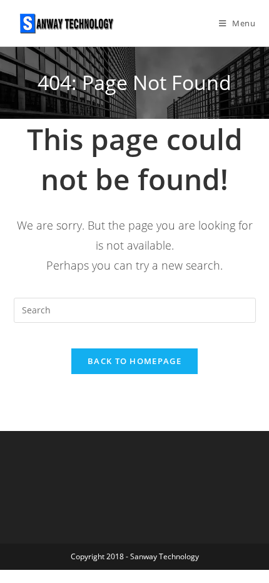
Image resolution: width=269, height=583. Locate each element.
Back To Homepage (134, 361)
